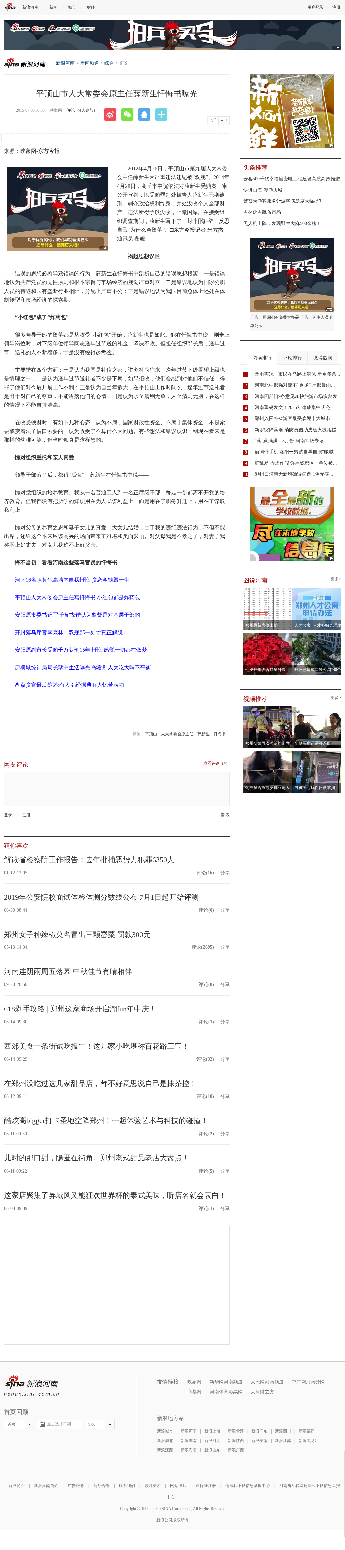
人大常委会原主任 (177, 734)
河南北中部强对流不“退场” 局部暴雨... (295, 385)
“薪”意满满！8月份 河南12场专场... (291, 440)
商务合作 (101, 1485)
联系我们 (127, 1485)
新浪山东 (212, 1450)
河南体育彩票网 (226, 1391)
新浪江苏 (283, 1440)
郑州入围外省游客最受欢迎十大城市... (294, 418)
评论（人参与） (82, 110)
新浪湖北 (165, 1440)
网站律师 (178, 1485)
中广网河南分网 (308, 1381)
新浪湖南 (189, 1440)
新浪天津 (236, 1431)
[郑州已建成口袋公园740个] (316, 634)
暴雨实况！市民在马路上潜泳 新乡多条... (297, 374)
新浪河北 (212, 1440)
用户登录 (315, 7)
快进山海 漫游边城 (262, 190)
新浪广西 (236, 1450)
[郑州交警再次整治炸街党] (267, 708)
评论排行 (292, 357)
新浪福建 (307, 1431)
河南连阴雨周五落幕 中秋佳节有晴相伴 (68, 971)
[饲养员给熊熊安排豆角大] (267, 752)
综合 (109, 63)
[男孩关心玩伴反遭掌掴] (316, 752)
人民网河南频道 (267, 1381)
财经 (91, 7)
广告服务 (76, 1485)
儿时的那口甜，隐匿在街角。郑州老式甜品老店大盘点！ (96, 1158)
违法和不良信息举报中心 (247, 1485)
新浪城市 (165, 1431)
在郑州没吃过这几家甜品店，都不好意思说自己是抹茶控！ (100, 1083)
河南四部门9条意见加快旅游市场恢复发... (298, 396)
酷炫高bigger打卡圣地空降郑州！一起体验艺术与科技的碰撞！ (106, 1120)
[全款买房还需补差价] (316, 708)
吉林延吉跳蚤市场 (262, 212)
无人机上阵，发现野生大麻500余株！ (282, 223)
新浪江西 (165, 1450)
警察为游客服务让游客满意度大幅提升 (283, 201)
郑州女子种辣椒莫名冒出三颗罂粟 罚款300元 (77, 934)
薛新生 (203, 734)
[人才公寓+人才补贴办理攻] (316, 590)
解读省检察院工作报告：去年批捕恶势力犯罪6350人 (89, 859)
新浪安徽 (259, 1440)
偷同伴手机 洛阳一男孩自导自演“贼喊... (296, 451)
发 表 (225, 815)
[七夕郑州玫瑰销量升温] (267, 634)
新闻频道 (89, 63)
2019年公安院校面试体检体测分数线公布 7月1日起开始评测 (101, 897)
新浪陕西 (236, 1440)
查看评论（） (216, 763)
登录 (8, 815)
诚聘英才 (153, 1485)
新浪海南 (189, 1450)
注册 (336, 7)
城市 (72, 7)
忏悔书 (220, 734)
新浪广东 (259, 1431)
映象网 (194, 1381)
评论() (205, 872)
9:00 (91, 1424)
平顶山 (151, 734)
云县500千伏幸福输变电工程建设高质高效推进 (291, 178)
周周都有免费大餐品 (281, 317)
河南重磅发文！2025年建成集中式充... (294, 407)
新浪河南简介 (46, 1485)
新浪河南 (30, 7)
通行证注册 (206, 1485)
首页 (12, 1424)
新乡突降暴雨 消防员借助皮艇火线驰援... (297, 429)
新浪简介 (16, 1485)
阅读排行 (262, 357)
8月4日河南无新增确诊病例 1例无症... (294, 474)
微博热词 (322, 357)
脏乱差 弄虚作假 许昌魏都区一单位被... (296, 463)
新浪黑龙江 (309, 1440)
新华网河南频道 (226, 1381)
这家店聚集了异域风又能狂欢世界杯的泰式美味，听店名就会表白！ (115, 1195)
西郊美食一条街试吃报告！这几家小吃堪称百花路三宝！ (96, 1046)
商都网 (194, 1391)
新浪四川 (283, 1431)
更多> (336, 579)
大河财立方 (262, 1391)
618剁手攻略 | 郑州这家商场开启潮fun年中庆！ (80, 1009)
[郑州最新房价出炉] (267, 590)
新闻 (53, 7)
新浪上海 (212, 1431)
